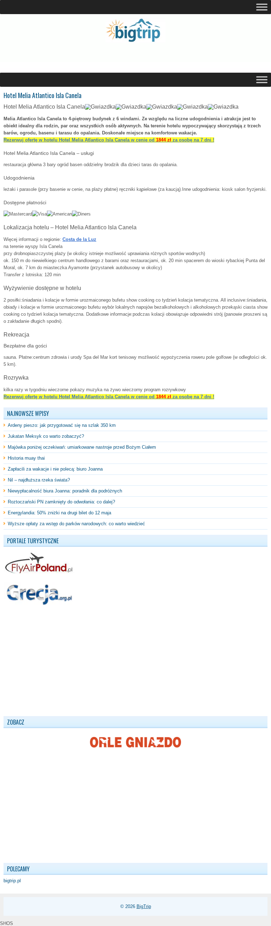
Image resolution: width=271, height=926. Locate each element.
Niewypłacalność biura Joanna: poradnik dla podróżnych (65, 491)
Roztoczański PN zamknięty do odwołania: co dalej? (61, 501)
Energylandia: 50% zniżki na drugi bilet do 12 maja (59, 512)
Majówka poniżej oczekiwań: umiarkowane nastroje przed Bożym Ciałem (82, 447)
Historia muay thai (26, 458)
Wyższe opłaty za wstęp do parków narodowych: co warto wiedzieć (76, 523)
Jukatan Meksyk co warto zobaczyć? (46, 436)
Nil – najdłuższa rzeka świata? (39, 480)
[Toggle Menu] (261, 7)
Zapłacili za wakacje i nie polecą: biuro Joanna (55, 469)
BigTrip (144, 906)
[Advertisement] (86, 57)
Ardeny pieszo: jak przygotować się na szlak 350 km (62, 425)
